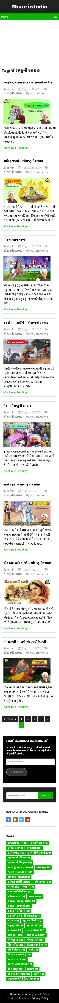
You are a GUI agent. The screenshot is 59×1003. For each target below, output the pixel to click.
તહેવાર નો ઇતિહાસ (19, 882)
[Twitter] (21, 819)
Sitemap (24, 998)
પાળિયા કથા (16, 897)
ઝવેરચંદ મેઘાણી (19, 877)
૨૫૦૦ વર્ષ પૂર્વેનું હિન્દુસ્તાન (23, 979)
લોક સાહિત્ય (36, 935)
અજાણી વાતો (17, 843)
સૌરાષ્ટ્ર (32, 969)
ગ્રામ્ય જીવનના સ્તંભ (20, 867)
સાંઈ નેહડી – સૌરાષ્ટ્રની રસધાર (21, 484)
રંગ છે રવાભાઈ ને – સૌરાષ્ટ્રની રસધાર (25, 322)
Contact (12, 998)
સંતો (33, 950)
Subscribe (17, 772)
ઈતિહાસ (15, 848)
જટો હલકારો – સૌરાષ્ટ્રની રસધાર (23, 161)
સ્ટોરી (39, 974)
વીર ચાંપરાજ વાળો (14, 239)
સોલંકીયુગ (15, 969)
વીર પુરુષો (15, 940)
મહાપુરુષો (15, 926)
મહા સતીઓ (34, 926)
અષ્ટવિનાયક (39, 843)
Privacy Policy (39, 998)
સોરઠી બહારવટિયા (20, 964)
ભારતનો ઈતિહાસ (19, 911)
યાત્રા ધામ (14, 930)
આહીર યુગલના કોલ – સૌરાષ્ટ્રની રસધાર (27, 82)
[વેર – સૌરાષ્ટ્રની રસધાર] (29, 434)
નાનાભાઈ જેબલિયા (20, 892)
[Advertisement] (29, 42)
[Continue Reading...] (16, 147)
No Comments (39, 93)
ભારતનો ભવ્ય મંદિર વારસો (23, 916)
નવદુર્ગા (28, 887)
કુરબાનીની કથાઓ (39, 853)
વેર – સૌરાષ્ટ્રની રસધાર (17, 406)
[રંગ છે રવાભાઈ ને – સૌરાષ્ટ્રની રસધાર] (29, 351)
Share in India (29, 7)
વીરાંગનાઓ (35, 940)
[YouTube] (27, 819)
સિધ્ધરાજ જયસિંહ (19, 955)
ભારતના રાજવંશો (19, 906)
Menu (4, 17)
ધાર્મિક (13, 887)
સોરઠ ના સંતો (17, 960)
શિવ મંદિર (15, 945)
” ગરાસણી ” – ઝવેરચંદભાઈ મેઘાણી (24, 641)
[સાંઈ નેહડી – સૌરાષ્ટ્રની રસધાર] (29, 513)
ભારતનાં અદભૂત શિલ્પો (21, 901)
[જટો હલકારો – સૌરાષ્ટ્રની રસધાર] (29, 190)
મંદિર (13, 921)
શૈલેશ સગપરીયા (37, 945)
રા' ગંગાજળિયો (34, 930)
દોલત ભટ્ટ (43, 882)
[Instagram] (15, 819)
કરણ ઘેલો (34, 848)
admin (10, 89)
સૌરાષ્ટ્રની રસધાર (12, 93)
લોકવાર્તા (15, 935)
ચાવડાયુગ (43, 867)
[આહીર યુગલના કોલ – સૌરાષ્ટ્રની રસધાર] (29, 111)
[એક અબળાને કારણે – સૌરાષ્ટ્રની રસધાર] (29, 592)
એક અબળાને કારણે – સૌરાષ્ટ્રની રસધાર (27, 563)
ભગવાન (34, 897)
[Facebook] (8, 819)
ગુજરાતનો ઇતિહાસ (20, 863)
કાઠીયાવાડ (16, 853)
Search (45, 795)
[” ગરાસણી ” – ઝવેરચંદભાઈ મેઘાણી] (29, 670)
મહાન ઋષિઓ (31, 921)
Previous (10, 719)
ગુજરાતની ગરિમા (19, 858)
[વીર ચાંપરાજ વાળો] (29, 268)
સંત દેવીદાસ (16, 950)
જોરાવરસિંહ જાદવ (20, 872)
